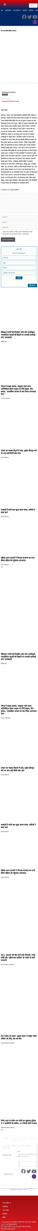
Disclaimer (28, 1145)
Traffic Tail (25, 1189)
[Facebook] (24, 17)
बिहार (4, 1217)
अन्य (25, 1140)
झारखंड (5, 1214)
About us (14, 1145)
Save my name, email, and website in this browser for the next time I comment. (17, 233)
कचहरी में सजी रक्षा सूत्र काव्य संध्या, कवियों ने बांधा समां (18, 511)
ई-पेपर (22, 1140)
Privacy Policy (6, 1147)
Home (4, 1145)
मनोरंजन (31, 10)
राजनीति (31, 1138)
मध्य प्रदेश (6, 1210)
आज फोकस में (17, 10)
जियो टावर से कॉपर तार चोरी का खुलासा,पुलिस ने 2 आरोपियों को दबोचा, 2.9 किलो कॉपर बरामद (19, 1121)
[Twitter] (29, 17)
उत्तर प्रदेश (6, 1203)
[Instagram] (35, 22)
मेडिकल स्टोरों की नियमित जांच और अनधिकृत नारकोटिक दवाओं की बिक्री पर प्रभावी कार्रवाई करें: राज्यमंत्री (18, 335)
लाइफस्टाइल (16, 1140)
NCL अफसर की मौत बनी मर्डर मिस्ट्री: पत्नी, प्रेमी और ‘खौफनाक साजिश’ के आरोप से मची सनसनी (18, 957)
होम (2, 10)
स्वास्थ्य (11, 1140)
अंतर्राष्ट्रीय (8, 10)
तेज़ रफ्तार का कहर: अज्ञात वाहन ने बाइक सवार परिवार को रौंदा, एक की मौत (19, 1037)
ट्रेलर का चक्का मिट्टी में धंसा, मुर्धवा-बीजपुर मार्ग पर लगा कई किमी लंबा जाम (19, 452)
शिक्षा (35, 1138)
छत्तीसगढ (5, 1206)
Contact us (21, 1145)
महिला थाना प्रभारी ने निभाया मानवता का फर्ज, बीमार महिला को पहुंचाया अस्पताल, (18, 559)
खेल (27, 1138)
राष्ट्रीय (25, 10)
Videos (9, 1145)
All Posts (5, 94)
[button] (33, 2)
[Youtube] (35, 17)
